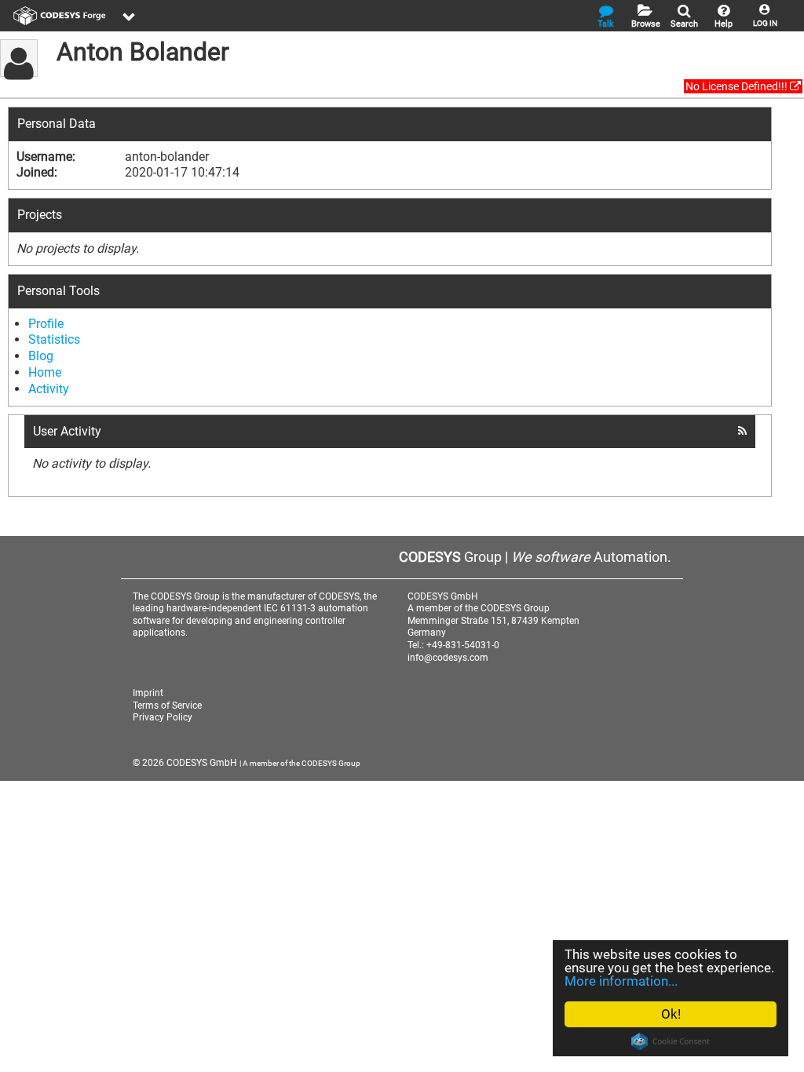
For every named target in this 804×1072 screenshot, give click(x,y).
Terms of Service (167, 705)
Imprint (148, 692)
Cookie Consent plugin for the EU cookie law (670, 1041)
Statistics (54, 339)
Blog (40, 355)
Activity (48, 388)
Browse (645, 24)
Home (44, 372)
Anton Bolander (143, 52)
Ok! (671, 1014)
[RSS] (742, 431)
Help (723, 24)
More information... (621, 981)
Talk (606, 24)
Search (684, 24)
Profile (46, 323)
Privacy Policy (162, 717)
